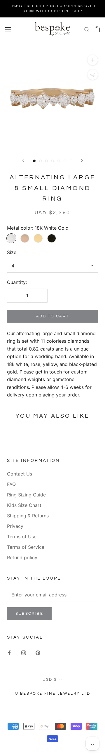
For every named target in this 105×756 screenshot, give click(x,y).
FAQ (11, 484)
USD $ (50, 680)
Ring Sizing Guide (26, 495)
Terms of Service (25, 547)
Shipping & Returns (28, 516)
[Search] (87, 29)
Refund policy (22, 557)
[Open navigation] (8, 28)
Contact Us (19, 474)
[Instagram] (23, 652)
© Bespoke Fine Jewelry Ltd (52, 693)
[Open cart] (97, 29)
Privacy (15, 526)
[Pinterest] (38, 652)
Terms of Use (21, 536)
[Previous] (23, 160)
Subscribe (29, 614)
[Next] (82, 160)
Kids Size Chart (24, 505)
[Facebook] (9, 652)
